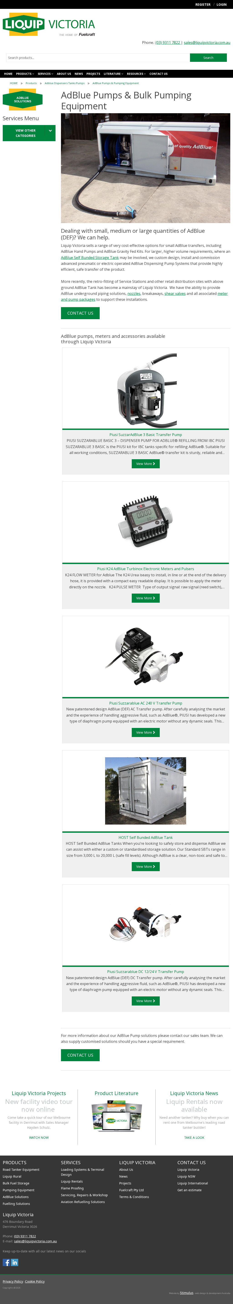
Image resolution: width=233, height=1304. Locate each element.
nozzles (133, 293)
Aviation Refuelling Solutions (83, 1202)
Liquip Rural (12, 1176)
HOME (14, 83)
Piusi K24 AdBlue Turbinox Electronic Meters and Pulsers (145, 568)
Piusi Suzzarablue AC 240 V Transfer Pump (145, 703)
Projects (93, 74)
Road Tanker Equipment (21, 1169)
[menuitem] (18, 83)
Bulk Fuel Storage (16, 1183)
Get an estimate (189, 1190)
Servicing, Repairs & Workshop (84, 1195)
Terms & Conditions (134, 1197)
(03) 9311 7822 (168, 42)
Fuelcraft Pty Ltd (131, 1190)
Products (23, 74)
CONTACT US (158, 74)
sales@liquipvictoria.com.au (207, 42)
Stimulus (186, 1293)
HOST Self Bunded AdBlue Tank (146, 837)
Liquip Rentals (72, 1181)
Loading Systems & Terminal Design (82, 1172)
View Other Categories (25, 133)
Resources (135, 74)
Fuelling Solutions (16, 1203)
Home (8, 74)
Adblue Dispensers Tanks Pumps (64, 83)
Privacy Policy (13, 1281)
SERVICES (44, 74)
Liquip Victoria (188, 1169)
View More (144, 463)
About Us (126, 1169)
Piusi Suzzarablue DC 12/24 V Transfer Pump (145, 971)
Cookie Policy (35, 1281)
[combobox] (98, 58)
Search (208, 57)
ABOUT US (64, 74)
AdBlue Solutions (16, 1197)
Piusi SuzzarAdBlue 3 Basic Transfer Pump (145, 434)
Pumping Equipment (18, 1190)
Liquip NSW (186, 1176)
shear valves (175, 293)
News (79, 74)
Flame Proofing (72, 1188)
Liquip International (192, 1183)
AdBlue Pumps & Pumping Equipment (116, 83)
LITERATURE (112, 74)
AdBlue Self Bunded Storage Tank (90, 257)
